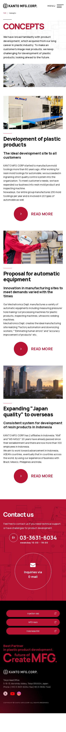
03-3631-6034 (38, 537)
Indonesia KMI (33, 631)
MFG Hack (33, 622)
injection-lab (33, 613)
